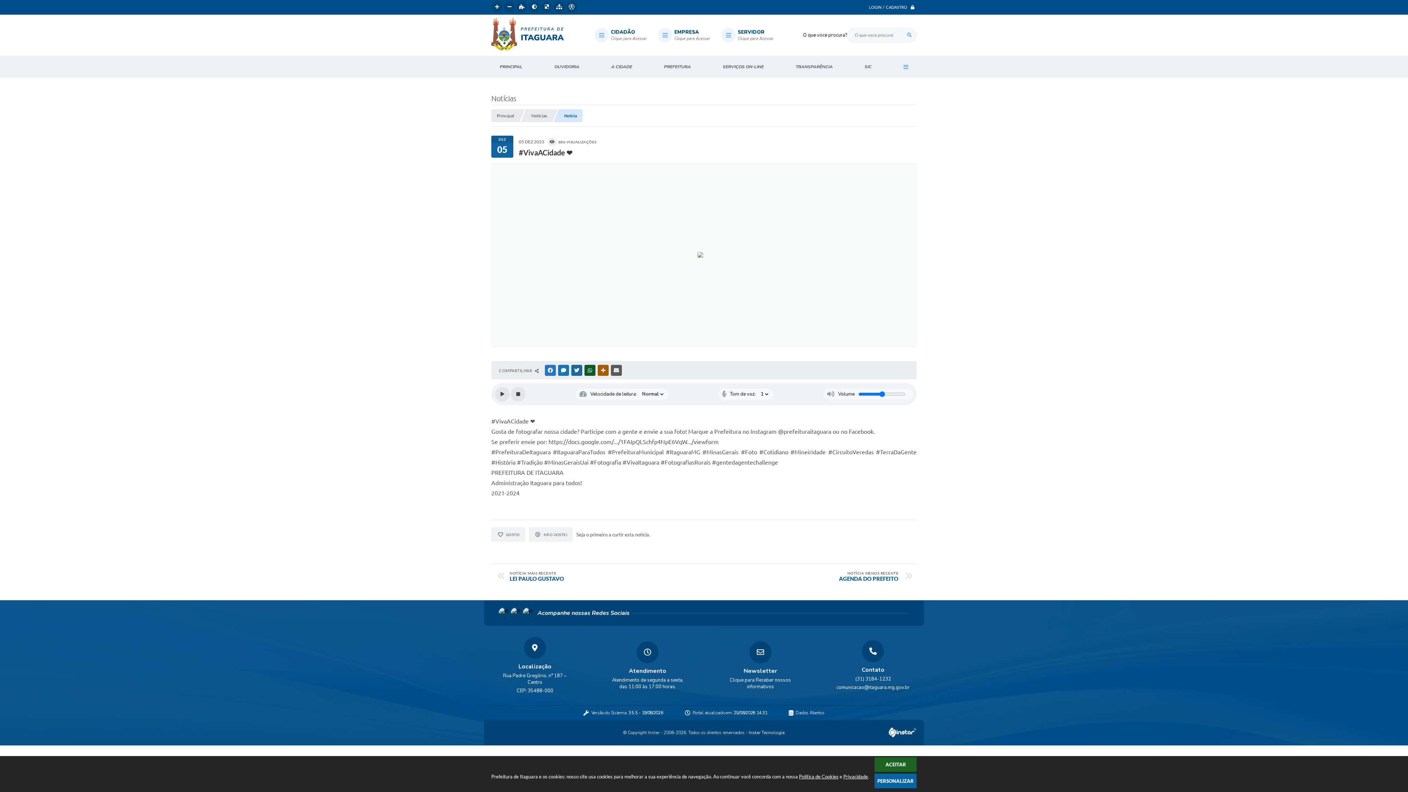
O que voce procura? (825, 35)
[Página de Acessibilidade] (571, 6)
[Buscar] (909, 35)
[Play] (502, 394)
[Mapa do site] (559, 6)
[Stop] (518, 394)
